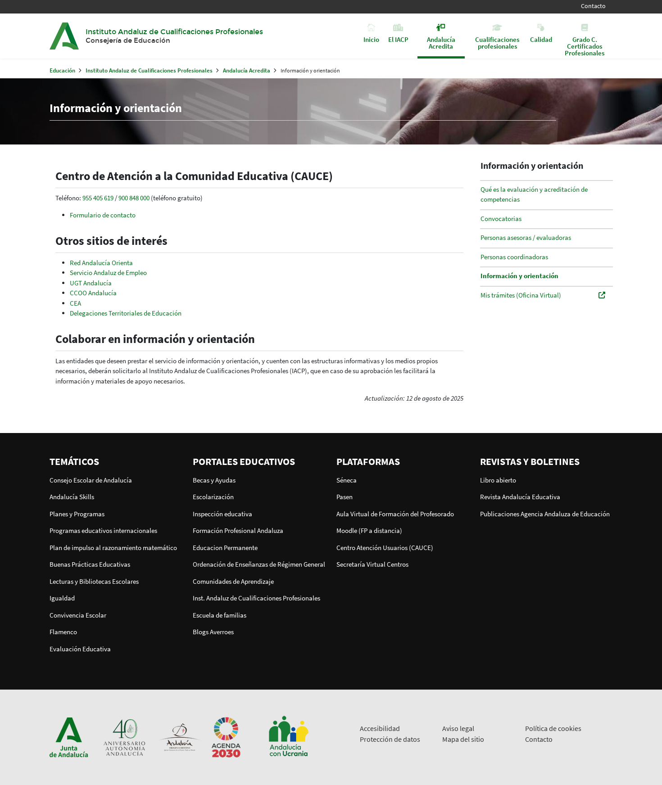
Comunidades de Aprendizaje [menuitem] (233, 581)
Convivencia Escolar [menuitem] (78, 615)
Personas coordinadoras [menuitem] (514, 257)
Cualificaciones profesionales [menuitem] (497, 42)
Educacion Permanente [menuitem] (225, 547)
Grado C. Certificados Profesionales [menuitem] (584, 45)
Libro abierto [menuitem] (498, 480)
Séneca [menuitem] (346, 480)
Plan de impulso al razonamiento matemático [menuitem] (113, 547)
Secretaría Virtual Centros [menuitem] (372, 564)
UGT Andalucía (91, 283)
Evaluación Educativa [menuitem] (80, 649)
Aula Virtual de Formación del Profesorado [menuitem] (395, 514)
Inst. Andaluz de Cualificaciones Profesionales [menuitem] (256, 598)
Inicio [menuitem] (371, 39)
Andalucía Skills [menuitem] (72, 496)
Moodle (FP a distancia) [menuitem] (369, 530)
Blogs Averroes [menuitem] (213, 631)
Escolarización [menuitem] (213, 496)
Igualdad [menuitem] (62, 598)
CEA (75, 303)
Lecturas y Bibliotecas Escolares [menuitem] (94, 581)
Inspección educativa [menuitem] (222, 514)
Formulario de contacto (103, 215)
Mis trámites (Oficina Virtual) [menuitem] (521, 295)
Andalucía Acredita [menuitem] (441, 42)
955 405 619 (97, 198)
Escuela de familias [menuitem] (219, 615)
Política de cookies (553, 728)
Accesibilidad (380, 728)
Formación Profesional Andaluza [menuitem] (238, 530)
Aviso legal (458, 728)
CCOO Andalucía (93, 293)
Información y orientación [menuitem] (519, 275)
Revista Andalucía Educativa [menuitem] (520, 496)
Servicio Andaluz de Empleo (108, 272)
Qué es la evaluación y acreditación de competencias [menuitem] (534, 194)
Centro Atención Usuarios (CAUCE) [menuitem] (384, 547)
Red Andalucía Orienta (101, 262)
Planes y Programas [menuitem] (77, 514)
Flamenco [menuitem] (63, 631)
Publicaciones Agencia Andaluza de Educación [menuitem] (545, 514)
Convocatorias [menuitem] (501, 218)
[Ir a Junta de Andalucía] (69, 736)
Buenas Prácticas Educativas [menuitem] (90, 564)
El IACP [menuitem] (398, 39)
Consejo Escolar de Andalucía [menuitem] (91, 480)
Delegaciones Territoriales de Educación (125, 313)
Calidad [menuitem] (541, 39)
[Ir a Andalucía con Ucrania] (288, 736)
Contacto (593, 6)
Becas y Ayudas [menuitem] (214, 480)
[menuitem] (116, 461)
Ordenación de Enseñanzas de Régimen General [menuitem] (259, 564)
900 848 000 (134, 198)
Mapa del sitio (463, 739)
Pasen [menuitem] (344, 496)
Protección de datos (390, 739)
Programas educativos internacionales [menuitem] (103, 530)
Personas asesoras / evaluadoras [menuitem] (526, 237)
